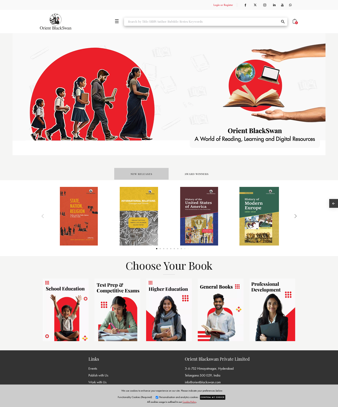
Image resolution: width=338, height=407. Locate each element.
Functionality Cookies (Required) (135, 397)
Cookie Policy (189, 401)
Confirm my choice (213, 397)
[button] (290, 216)
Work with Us (97, 382)
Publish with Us (98, 375)
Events (92, 368)
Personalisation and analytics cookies (178, 397)
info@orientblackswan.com (203, 382)
